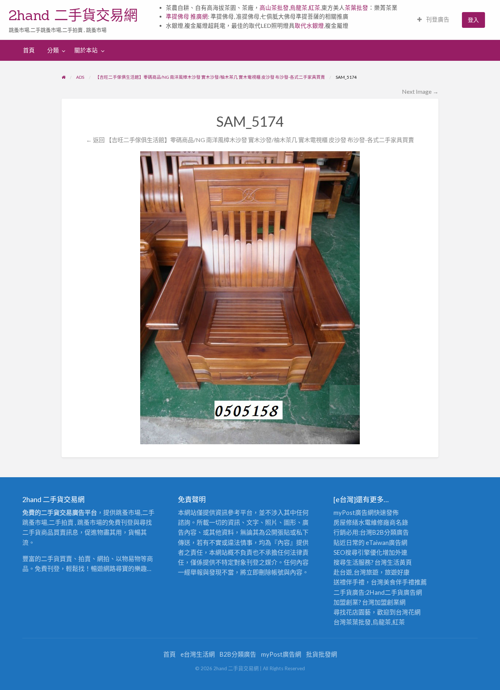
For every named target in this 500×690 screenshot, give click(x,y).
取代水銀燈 (309, 25)
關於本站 (86, 50)
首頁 (29, 50)
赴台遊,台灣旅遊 (355, 572)
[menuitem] (433, 20)
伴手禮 (405, 582)
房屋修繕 (345, 522)
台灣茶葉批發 (352, 622)
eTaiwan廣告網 (386, 542)
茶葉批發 (356, 7)
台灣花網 (408, 612)
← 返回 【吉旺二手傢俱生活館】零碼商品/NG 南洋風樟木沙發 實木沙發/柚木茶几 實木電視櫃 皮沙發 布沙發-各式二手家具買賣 (250, 139)
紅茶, (315, 7)
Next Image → (420, 91)
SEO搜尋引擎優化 (358, 552)
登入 (473, 19)
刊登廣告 (437, 19)
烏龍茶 (298, 7)
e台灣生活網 (197, 654)
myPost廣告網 (353, 512)
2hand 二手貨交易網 (73, 15)
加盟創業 (386, 602)
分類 (53, 50)
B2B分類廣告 (238, 654)
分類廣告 (396, 532)
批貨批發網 (321, 654)
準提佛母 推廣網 (187, 16)
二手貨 (394, 592)
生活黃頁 (399, 562)
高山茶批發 (274, 7)
